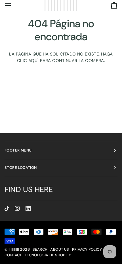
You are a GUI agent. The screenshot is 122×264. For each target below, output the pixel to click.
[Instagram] (17, 208)
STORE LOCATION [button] (21, 167)
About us (59, 249)
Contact (13, 255)
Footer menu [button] (18, 150)
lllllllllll (14, 249)
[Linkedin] (28, 208)
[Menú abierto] (13, 5)
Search (40, 249)
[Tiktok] (7, 208)
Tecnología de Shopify (48, 255)
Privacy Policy (87, 249)
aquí (33, 60)
